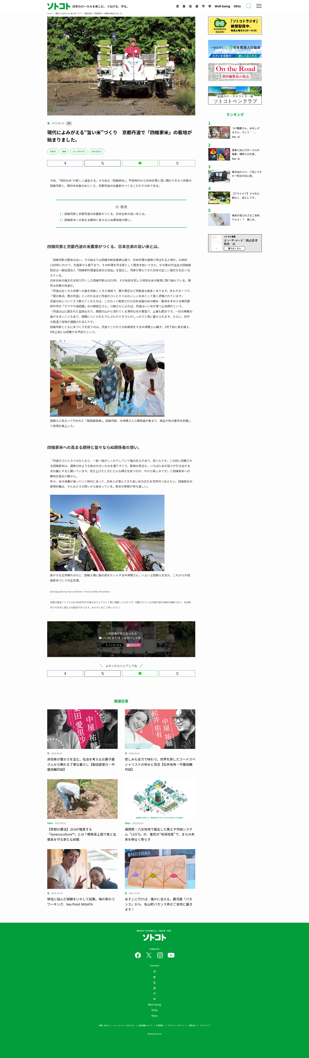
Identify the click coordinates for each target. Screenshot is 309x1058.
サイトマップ (205, 1025)
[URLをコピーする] (177, 163)
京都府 (53, 151)
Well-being (222, 6)
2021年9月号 (78, 151)
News (154, 1015)
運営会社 (192, 1025)
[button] (65, 163)
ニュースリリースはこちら (123, 1025)
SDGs (237, 6)
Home (49, 13)
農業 (64, 151)
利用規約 (159, 1025)
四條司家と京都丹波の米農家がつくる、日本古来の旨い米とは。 (105, 214)
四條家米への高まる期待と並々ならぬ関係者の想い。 (98, 220)
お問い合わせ (104, 1025)
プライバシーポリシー (176, 1025)
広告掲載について (145, 1025)
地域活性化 (96, 151)
